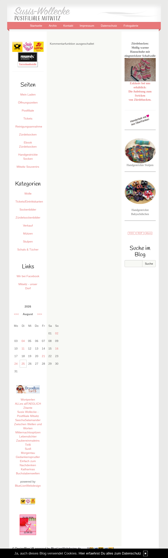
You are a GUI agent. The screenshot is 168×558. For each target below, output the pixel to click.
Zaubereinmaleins (28, 440)
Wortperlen (28, 399)
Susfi (28, 448)
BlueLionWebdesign (28, 485)
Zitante (27, 407)
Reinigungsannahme (28, 126)
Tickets (27, 118)
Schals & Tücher (28, 249)
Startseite (36, 25)
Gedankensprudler (28, 457)
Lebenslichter (28, 436)
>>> (39, 314)
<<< (16, 314)
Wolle (28, 193)
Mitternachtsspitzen (28, 432)
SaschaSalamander (28, 420)
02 (56, 333)
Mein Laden (28, 94)
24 (16, 363)
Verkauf (28, 225)
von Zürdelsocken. (140, 99)
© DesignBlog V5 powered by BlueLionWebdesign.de (46, 548)
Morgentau (28, 452)
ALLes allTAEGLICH (28, 403)
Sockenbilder (27, 209)
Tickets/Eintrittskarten (29, 201)
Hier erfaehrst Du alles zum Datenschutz (110, 553)
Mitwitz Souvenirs (28, 166)
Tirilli (28, 444)
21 (43, 356)
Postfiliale (28, 110)
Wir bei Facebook (28, 276)
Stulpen (28, 241)
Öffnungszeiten (28, 102)
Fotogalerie (131, 25)
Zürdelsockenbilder (28, 217)
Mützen (28, 233)
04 (23, 341)
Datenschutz (109, 25)
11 (23, 348)
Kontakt (68, 25)
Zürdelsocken (28, 134)
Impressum (87, 25)
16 (56, 348)
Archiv (53, 25)
